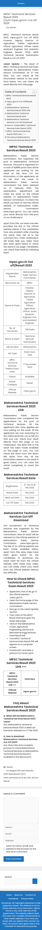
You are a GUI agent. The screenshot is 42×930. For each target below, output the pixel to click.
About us (18, 895)
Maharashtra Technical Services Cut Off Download (19, 121)
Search (8, 877)
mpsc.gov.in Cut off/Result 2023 (19, 103)
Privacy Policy (27, 898)
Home (9, 895)
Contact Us (30, 895)
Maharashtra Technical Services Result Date (18, 115)
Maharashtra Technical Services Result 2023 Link (18, 109)
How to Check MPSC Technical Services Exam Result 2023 (21, 127)
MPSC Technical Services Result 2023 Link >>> (18, 133)
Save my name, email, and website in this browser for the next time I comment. (21, 849)
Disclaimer (13, 898)
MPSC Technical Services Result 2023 (21, 97)
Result (10, 767)
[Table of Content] (34, 92)
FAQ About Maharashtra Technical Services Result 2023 (21, 139)
